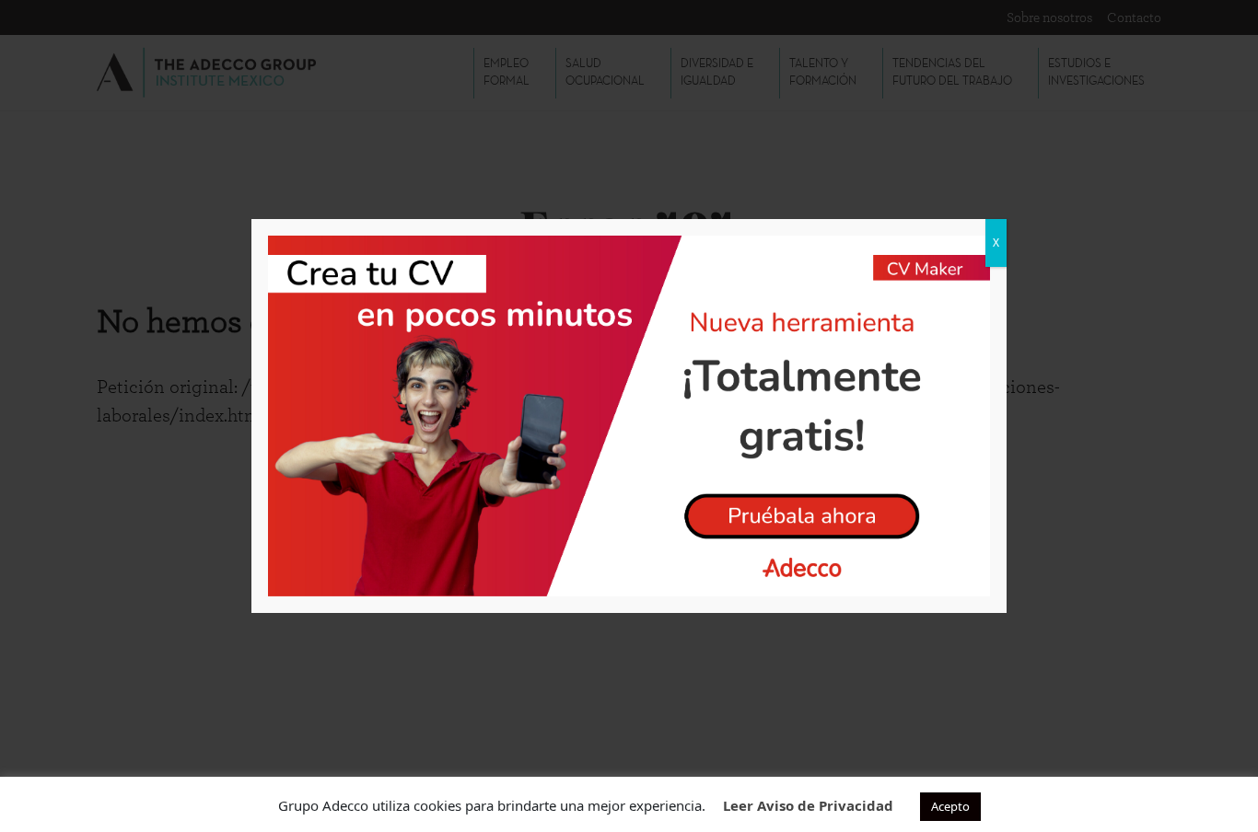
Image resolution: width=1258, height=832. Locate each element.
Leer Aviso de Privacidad (808, 805)
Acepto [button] (950, 806)
